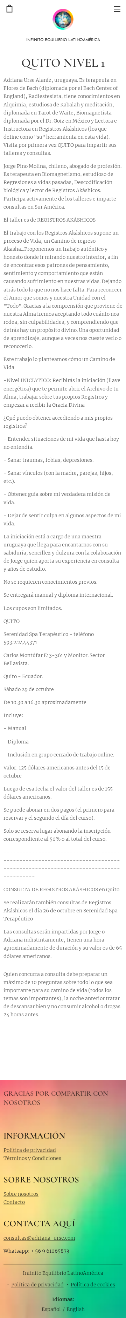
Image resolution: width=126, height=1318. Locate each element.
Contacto (14, 1202)
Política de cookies (93, 1284)
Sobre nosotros (21, 1194)
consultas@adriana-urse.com (39, 1238)
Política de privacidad (30, 1150)
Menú (117, 9)
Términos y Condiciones (32, 1158)
